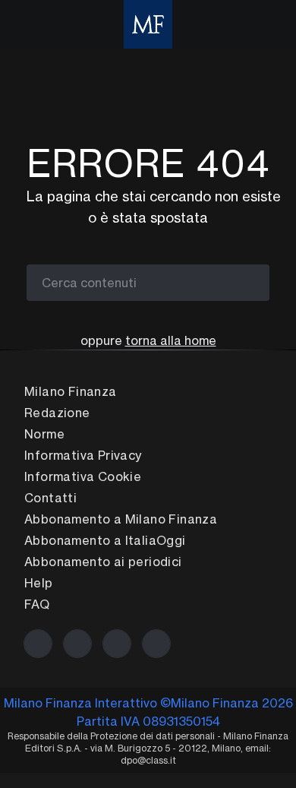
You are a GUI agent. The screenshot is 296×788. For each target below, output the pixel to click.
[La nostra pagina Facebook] (38, 643)
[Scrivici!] (156, 643)
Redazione (57, 412)
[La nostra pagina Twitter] (77, 643)
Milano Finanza (70, 391)
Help (38, 582)
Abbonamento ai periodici (103, 561)
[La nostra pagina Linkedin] (117, 643)
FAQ (36, 604)
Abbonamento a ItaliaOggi (105, 540)
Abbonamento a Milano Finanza (120, 519)
